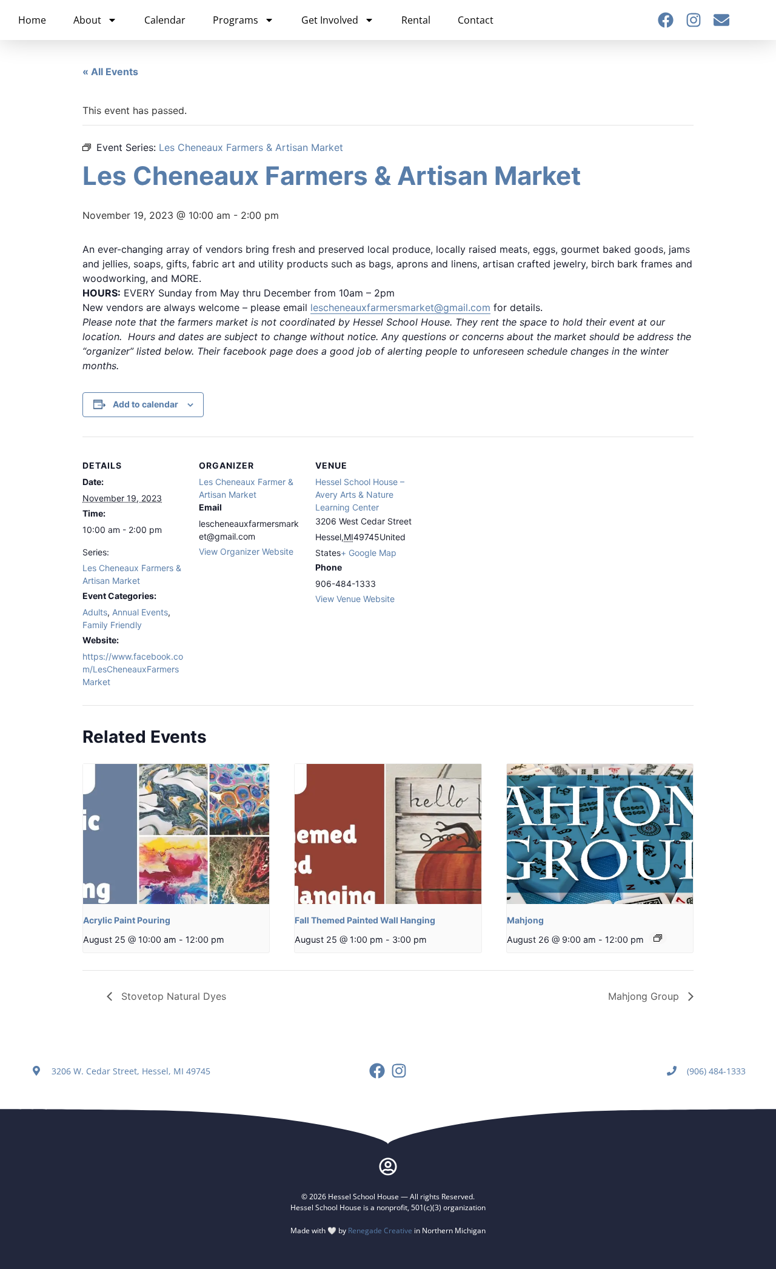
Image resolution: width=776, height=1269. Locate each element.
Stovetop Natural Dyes (172, 996)
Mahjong (525, 920)
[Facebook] (666, 20)
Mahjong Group (645, 996)
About (87, 20)
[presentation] (176, 833)
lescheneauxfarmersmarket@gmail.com (400, 307)
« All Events (110, 71)
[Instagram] (693, 20)
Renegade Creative (380, 1230)
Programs (235, 20)
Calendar (165, 20)
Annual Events (140, 612)
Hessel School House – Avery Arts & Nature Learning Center (359, 494)
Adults (94, 612)
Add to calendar (145, 404)
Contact (475, 20)
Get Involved (329, 20)
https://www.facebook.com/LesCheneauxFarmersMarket (132, 669)
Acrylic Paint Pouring (126, 920)
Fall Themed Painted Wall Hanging (365, 920)
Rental (415, 20)
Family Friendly (112, 625)
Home (32, 20)
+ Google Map (368, 552)
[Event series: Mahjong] (658, 938)
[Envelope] (721, 20)
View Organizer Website (246, 551)
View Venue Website (355, 599)
